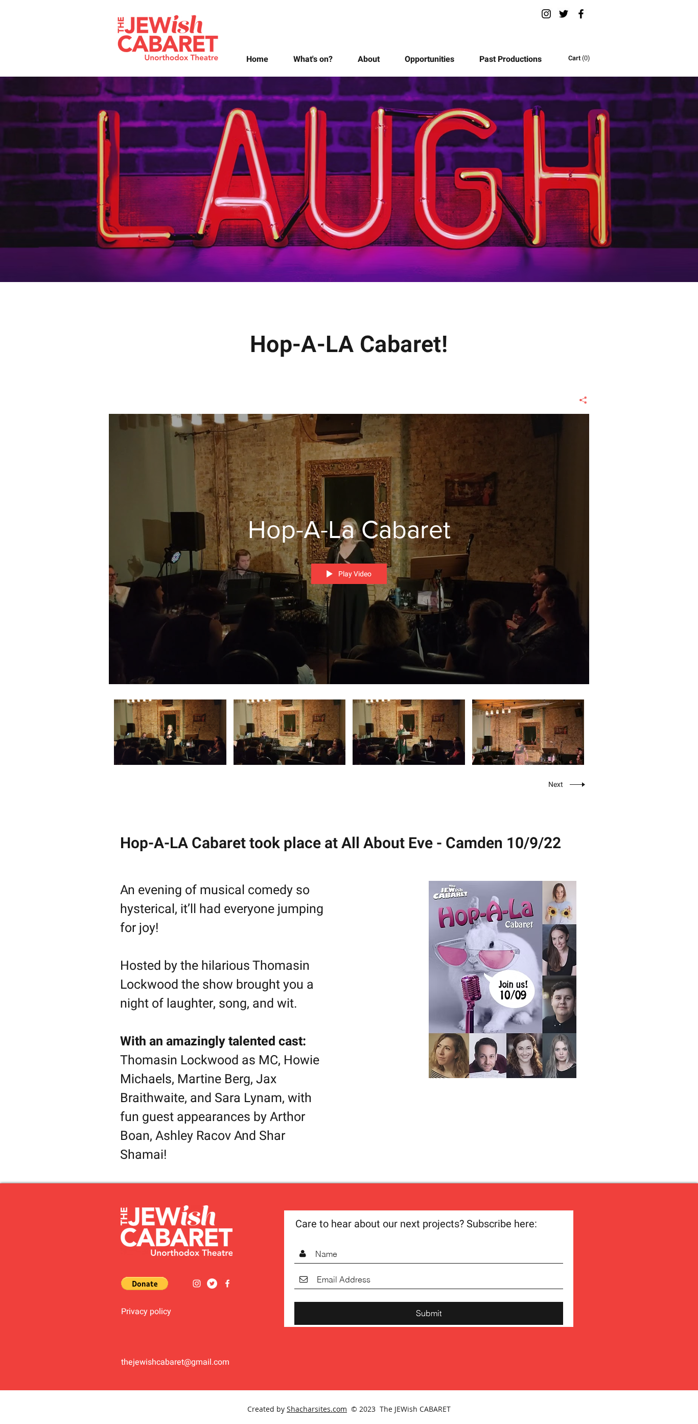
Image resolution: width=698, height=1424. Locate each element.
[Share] (579, 400)
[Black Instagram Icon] (546, 14)
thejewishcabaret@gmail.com (175, 1362)
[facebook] (581, 14)
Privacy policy (146, 1311)
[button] (434, 59)
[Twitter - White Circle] (212, 1283)
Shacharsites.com (317, 1409)
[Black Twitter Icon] (563, 14)
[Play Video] (170, 732)
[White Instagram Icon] (197, 1283)
